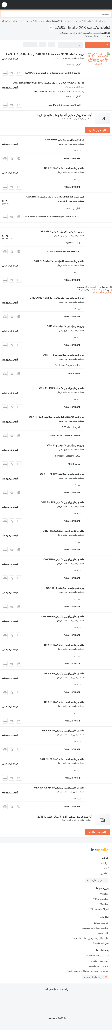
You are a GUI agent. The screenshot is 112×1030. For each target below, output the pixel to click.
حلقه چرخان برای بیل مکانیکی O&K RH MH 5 (61, 388)
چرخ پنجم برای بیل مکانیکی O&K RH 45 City (62, 474)
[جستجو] (4, 14)
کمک (106, 868)
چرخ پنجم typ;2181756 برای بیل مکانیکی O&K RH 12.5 (56, 417)
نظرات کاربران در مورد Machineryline (91, 938)
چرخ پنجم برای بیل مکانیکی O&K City (65, 445)
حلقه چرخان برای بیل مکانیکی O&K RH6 (64, 645)
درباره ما (104, 863)
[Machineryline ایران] (92, 5)
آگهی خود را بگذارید (97, 130)
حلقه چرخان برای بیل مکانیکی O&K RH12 (63, 531)
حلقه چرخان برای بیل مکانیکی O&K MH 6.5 (62, 616)
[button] (4, 5)
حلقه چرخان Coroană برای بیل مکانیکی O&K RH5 (59, 261)
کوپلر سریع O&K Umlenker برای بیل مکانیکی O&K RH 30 (55, 196)
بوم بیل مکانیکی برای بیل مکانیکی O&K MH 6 (62, 231)
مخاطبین (104, 873)
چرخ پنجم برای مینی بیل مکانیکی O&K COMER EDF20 (57, 298)
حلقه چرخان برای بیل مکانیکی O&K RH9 (64, 168)
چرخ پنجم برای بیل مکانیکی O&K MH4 (65, 326)
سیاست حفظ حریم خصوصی (95, 928)
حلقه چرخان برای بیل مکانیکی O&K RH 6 (63, 559)
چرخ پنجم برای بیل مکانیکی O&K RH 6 (65, 588)
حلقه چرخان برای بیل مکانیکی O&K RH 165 (62, 502)
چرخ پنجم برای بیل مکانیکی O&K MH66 (64, 139)
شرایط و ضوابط (101, 923)
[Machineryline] (3, 21)
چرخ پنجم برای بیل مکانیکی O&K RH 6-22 (63, 355)
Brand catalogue (100, 943)
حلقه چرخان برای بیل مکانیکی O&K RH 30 (63, 730)
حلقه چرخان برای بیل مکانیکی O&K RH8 (64, 702)
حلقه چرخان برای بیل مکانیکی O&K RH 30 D (62, 759)
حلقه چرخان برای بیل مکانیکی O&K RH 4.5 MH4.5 (59, 787)
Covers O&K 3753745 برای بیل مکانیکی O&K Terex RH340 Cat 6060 (48, 82)
